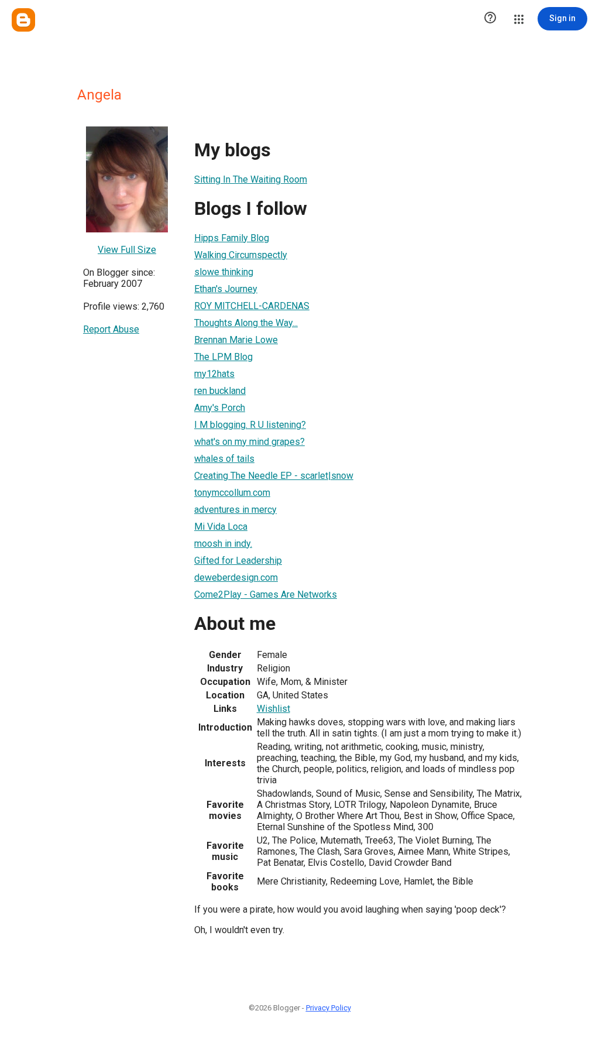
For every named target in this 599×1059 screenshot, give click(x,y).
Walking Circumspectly (240, 255)
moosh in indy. (223, 543)
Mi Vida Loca (220, 526)
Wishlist (273, 708)
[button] (490, 19)
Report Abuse (111, 329)
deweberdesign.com (236, 577)
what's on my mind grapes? (249, 441)
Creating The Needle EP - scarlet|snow (273, 475)
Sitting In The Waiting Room (250, 179)
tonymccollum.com (232, 492)
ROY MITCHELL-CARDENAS (251, 305)
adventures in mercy (235, 509)
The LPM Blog (223, 356)
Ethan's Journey (225, 288)
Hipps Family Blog (231, 238)
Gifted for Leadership (238, 560)
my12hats (214, 373)
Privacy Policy (328, 1007)
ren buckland (220, 390)
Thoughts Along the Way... (246, 322)
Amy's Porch (219, 407)
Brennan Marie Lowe (236, 339)
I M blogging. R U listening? (250, 424)
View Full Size (127, 249)
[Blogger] (23, 20)
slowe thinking (223, 271)
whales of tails (224, 458)
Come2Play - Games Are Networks (265, 594)
